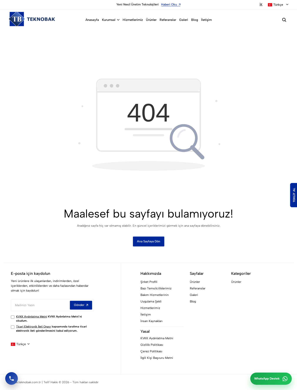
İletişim (206, 20)
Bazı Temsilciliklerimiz (156, 288)
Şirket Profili (148, 282)
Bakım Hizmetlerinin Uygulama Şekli (154, 298)
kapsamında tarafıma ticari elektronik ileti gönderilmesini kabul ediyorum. (51, 328)
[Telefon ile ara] (11, 378)
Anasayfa (92, 20)
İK (261, 4)
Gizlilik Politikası (151, 345)
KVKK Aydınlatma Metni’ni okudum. (49, 318)
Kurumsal (108, 20)
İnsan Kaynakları (151, 321)
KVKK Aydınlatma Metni (31, 316)
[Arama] (284, 20)
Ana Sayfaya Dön (148, 241)
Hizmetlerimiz (133, 20)
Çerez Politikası (151, 351)
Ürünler (151, 20)
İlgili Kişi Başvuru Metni (156, 358)
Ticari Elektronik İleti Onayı (33, 326)
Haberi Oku (108, 4)
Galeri (183, 20)
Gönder (79, 305)
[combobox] (278, 5)
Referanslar (168, 20)
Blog (194, 20)
